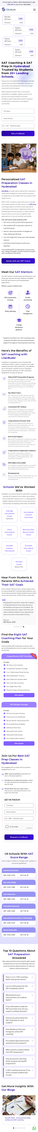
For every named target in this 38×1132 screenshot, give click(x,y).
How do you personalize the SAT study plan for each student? (16, 1020)
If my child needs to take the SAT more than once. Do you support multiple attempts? (17, 1008)
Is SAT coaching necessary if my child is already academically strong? (18, 1072)
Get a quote (19, 695)
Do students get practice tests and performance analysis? (17, 1042)
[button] (14, 626)
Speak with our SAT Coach (18, 261)
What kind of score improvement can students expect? (16, 997)
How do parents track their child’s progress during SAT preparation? (16, 1061)
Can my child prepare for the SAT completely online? (17, 987)
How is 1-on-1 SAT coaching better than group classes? (17, 978)
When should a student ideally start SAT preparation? (17, 1051)
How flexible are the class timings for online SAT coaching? (16, 1031)
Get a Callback (18, 133)
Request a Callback (19, 837)
